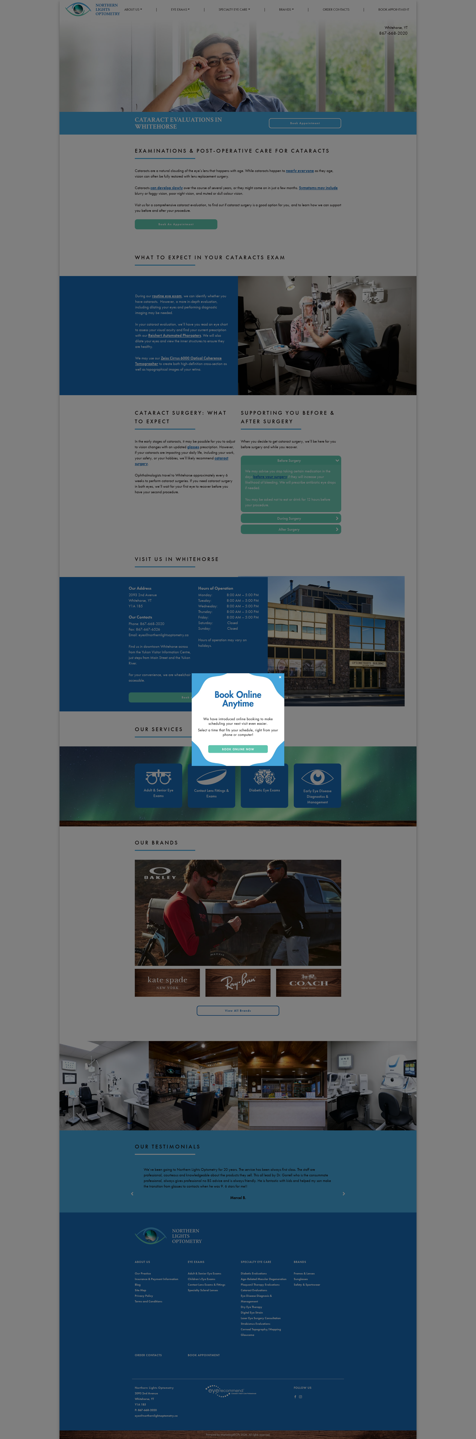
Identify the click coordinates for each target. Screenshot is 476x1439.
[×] (238, 718)
